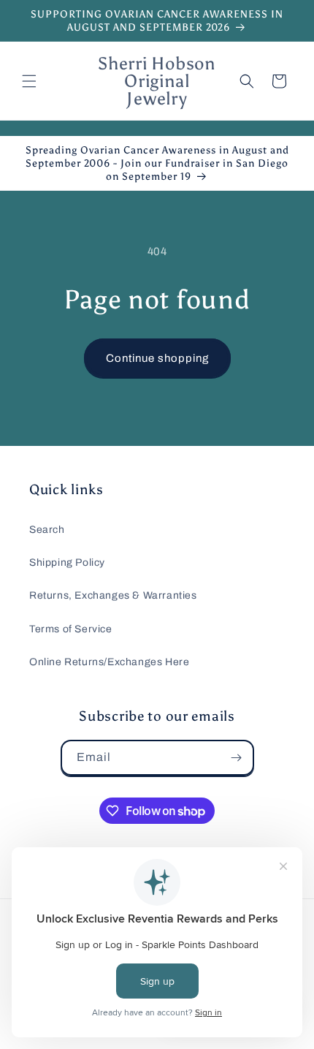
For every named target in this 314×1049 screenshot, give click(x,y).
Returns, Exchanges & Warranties (113, 595)
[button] (29, 81)
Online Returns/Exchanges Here (109, 661)
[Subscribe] (237, 758)
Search (47, 529)
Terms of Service (70, 629)
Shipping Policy (67, 562)
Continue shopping (157, 358)
